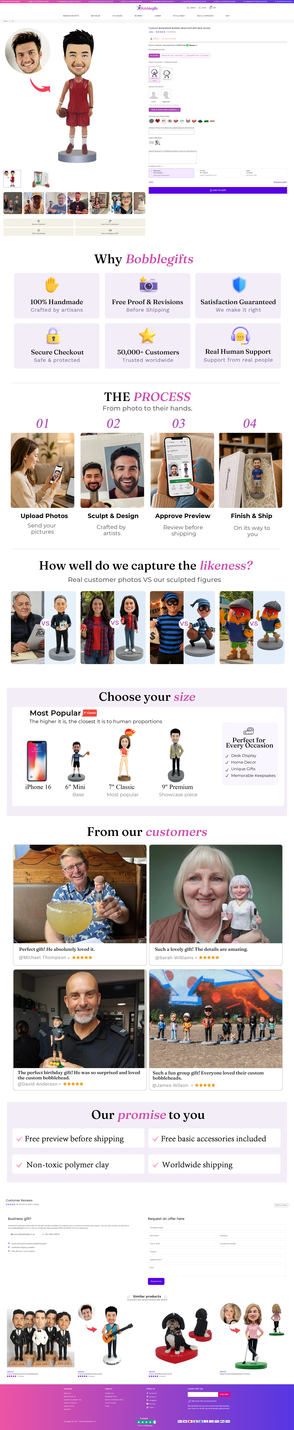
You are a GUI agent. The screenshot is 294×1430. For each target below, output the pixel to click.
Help (227, 16)
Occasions (117, 16)
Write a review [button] (281, 1205)
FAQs (107, 1406)
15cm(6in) (154, 55)
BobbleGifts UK (90, 1421)
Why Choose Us (70, 1396)
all (13, 21)
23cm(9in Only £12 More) (198, 55)
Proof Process (110, 1403)
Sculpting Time (164, 166)
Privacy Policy (69, 1406)
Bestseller (95, 16)
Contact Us (109, 1393)
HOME (5, 21)
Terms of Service (70, 1403)
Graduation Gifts (71, 16)
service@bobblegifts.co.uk (24, 1234)
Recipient (139, 16)
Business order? (280, 182)
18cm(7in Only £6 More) (172, 55)
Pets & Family (179, 16)
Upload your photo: (156, 86)
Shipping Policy (111, 1396)
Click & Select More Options (164, 110)
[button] (161, 32)
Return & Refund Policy (114, 1400)
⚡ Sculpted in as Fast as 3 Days (23, 1)
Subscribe (224, 1394)
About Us (67, 1393)
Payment (67, 1409)
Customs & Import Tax (72, 1400)
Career (158, 16)
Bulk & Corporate (205, 16)
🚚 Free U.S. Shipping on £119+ (54, 1)
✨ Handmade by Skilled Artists (85, 1)
